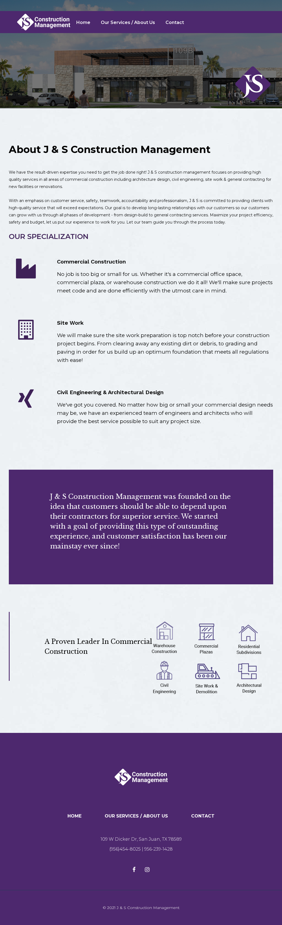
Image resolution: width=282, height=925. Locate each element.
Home (83, 22)
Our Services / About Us (128, 22)
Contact (175, 22)
